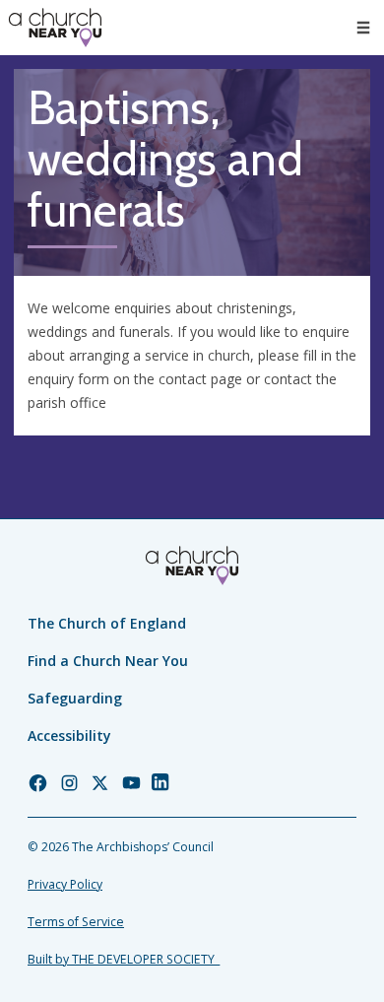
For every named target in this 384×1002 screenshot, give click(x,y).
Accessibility (69, 735)
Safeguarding (75, 698)
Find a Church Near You (108, 660)
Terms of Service (76, 921)
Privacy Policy (65, 884)
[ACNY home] (55, 27)
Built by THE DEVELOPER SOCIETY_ (124, 959)
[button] (363, 27)
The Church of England (107, 623)
